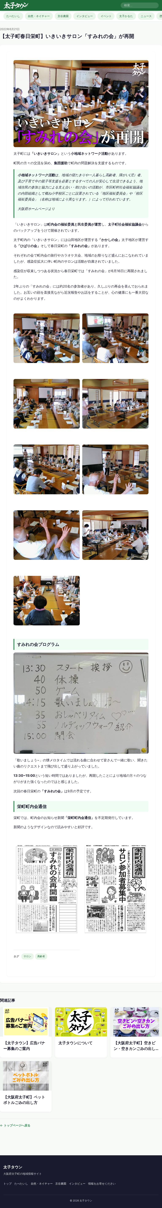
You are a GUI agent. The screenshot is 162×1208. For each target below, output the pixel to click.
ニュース (146, 16)
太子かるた (126, 16)
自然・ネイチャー (39, 16)
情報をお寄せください (102, 1183)
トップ (7, 1183)
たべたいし (13, 16)
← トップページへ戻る (15, 1125)
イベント (106, 16)
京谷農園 (63, 16)
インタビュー (84, 16)
